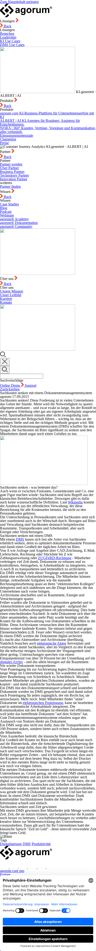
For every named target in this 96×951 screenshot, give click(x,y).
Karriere (6, 299)
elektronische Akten (51, 643)
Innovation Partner (13, 179)
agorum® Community (16, 226)
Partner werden (11, 164)
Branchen (7, 34)
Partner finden (10, 186)
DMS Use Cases (12, 45)
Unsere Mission (11, 291)
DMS (20, 539)
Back (7, 26)
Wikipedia (75, 502)
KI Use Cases (10, 41)
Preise (4, 143)
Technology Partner (14, 175)
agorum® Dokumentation (19, 223)
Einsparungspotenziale (16, 135)
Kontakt (6, 302)
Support (30, 385)
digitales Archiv (11, 662)
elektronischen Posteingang (43, 703)
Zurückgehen (10, 389)
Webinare (7, 215)
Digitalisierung (11, 844)
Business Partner (12, 172)
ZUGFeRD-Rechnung (54, 558)
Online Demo (10, 385)
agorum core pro (12, 871)
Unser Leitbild (10, 295)
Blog (3, 208)
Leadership (8, 37)
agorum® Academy (14, 219)
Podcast (5, 212)
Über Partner (9, 168)
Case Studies (9, 204)
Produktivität (41, 844)
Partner (5, 874)
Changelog (8, 139)
